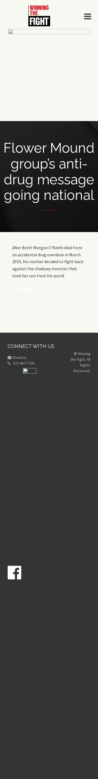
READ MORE (23, 289)
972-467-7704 (23, 363)
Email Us (19, 357)
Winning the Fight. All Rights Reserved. (80, 362)
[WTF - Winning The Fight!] (39, 15)
